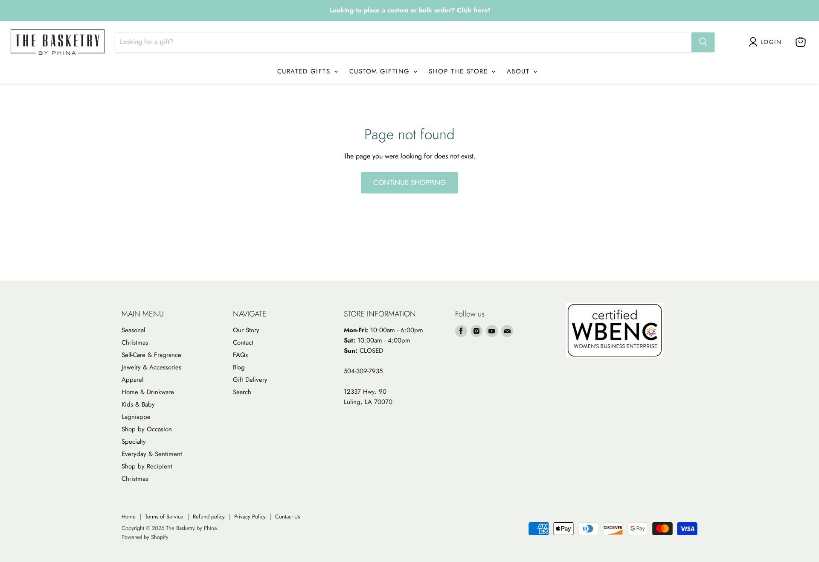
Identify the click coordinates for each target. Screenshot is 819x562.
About (519, 71)
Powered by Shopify (145, 537)
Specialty (134, 441)
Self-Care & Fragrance (151, 355)
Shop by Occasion (147, 429)
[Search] (702, 42)
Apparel (132, 379)
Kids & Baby (138, 404)
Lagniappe (136, 417)
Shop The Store (460, 71)
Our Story (246, 330)
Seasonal (133, 330)
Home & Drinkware (148, 392)
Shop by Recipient (147, 466)
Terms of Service (164, 516)
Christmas (135, 342)
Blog (239, 367)
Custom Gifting (381, 71)
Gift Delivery (250, 379)
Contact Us (287, 516)
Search (242, 392)
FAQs (240, 355)
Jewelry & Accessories (151, 367)
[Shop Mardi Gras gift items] (409, 10)
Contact (243, 342)
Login (771, 42)
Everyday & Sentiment (152, 454)
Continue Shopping (409, 182)
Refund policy (209, 516)
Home (129, 516)
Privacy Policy (250, 516)
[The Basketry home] (58, 42)
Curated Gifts (305, 71)
